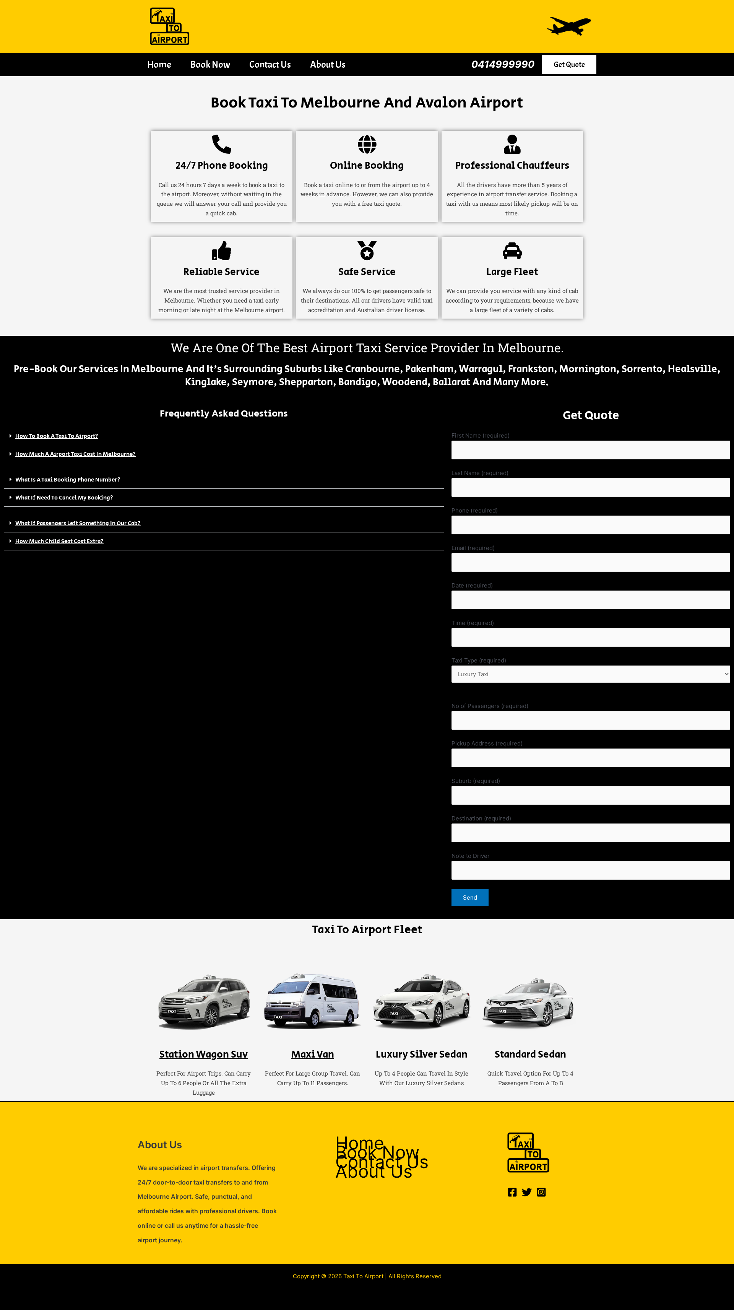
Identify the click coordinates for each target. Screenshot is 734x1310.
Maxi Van (312, 1054)
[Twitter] (527, 1192)
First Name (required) (480, 435)
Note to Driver (470, 855)
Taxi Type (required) (478, 660)
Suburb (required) (475, 780)
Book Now (210, 65)
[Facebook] (512, 1192)
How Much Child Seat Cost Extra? (59, 541)
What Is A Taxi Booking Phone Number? (67, 480)
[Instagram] (541, 1192)
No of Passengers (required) (489, 706)
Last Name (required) (479, 473)
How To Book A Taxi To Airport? (56, 436)
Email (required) (473, 548)
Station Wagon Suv (203, 1054)
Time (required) (472, 623)
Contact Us (270, 65)
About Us (328, 65)
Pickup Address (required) (487, 743)
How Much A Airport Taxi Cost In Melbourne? (75, 454)
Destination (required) (481, 818)
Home (159, 65)
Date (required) (472, 585)
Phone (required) (474, 510)
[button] (569, 64)
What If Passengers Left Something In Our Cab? (78, 523)
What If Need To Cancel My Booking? (64, 498)
